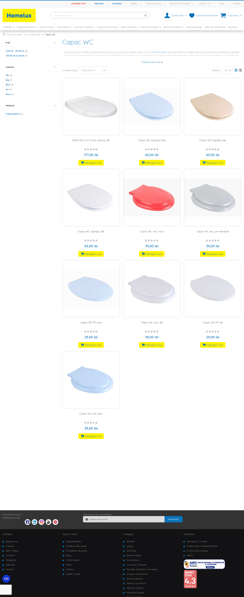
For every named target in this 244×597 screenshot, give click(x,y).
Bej (8, 80)
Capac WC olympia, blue (152, 140)
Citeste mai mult (150, 62)
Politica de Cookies (197, 550)
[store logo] (19, 15)
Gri (8, 89)
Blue (9, 84)
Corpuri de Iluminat (137, 573)
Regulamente (73, 541)
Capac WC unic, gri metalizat (212, 231)
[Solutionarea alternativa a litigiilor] (204, 568)
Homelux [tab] (7, 534)
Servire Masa (134, 555)
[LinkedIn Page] (34, 524)
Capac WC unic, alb (152, 322)
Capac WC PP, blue (91, 322)
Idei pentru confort (180, 3)
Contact (203, 4)
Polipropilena (14, 113)
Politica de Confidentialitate (202, 546)
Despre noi (12, 541)
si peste (16, 55)
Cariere (237, 3)
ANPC (190, 555)
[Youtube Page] (48, 524)
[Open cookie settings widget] (6, 579)
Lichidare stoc (78, 3)
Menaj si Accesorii (15, 34)
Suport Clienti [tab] (70, 534)
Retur (69, 564)
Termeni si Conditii (197, 541)
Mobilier (131, 541)
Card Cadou (73, 560)
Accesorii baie (34, 34)
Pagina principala (3, 34)
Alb (9, 75)
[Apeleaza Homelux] (210, 3)
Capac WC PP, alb (213, 322)
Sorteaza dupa (70, 70)
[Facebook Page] (27, 522)
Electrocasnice (135, 578)
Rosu (9, 94)
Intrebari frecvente (76, 546)
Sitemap (10, 564)
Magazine (117, 3)
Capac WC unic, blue (91, 413)
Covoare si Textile (136, 564)
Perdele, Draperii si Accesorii (142, 569)
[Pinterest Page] (55, 524)
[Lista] (240, 70)
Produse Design (135, 592)
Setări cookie (73, 573)
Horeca (134, 3)
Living (130, 546)
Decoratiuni (133, 560)
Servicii (70, 569)
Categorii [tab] (128, 534)
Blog (221, 3)
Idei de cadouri (153, 3)
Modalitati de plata (76, 550)
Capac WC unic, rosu (152, 231)
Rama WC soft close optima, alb (91, 140)
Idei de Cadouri (135, 587)
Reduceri (99, 3)
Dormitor (131, 550)
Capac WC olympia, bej (212, 140)
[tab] (30, 43)
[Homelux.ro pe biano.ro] (190, 587)
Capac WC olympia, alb (91, 231)
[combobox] (100, 15)
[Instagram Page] (41, 524)
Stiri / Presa (12, 550)
